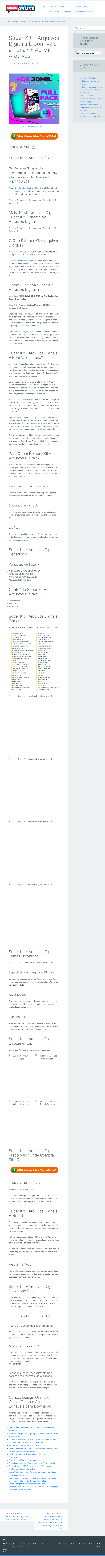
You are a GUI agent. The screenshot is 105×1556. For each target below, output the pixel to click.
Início (45, 6)
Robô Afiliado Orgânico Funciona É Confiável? (17, 1516)
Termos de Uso (89, 1547)
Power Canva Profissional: (32, 1478)
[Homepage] (20, 9)
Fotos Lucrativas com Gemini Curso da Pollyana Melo (32, 1463)
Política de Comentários (79, 1544)
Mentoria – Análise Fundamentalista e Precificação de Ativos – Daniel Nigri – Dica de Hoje (50, 1521)
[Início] (6, 1545)
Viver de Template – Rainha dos (27, 1481)
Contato (99, 1547)
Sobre (67, 1544)
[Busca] (96, 4)
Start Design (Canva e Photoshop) (24, 1460)
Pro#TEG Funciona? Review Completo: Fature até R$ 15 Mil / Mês (90, 108)
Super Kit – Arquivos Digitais (34, 126)
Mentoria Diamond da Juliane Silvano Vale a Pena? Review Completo (91, 99)
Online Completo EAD (29, 1484)
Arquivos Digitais (25, 261)
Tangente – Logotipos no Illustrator (24, 1445)
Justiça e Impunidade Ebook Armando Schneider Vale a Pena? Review (91, 90)
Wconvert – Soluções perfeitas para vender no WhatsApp (89, 81)
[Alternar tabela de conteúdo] (32, 147)
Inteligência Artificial (84, 12)
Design (35, 63)
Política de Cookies (95, 1544)
